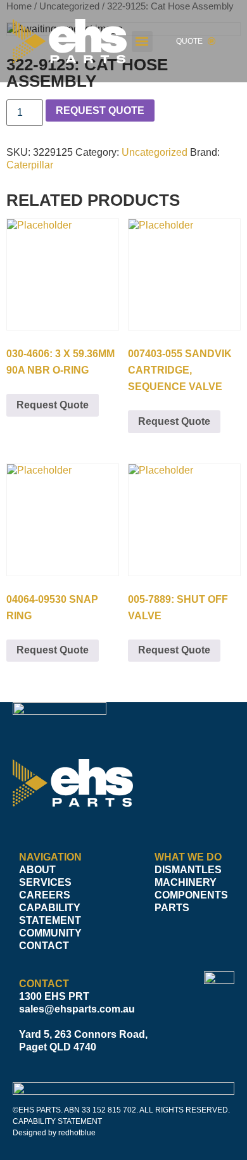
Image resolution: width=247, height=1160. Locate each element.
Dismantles (188, 869)
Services (45, 882)
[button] (142, 41)
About (37, 869)
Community (50, 933)
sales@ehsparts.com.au (77, 1009)
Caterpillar (29, 165)
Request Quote (100, 110)
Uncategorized (154, 152)
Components (191, 895)
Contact (44, 945)
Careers (44, 895)
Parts (172, 907)
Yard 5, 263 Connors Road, (83, 1034)
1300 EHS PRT (54, 996)
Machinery (186, 882)
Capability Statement (50, 914)
